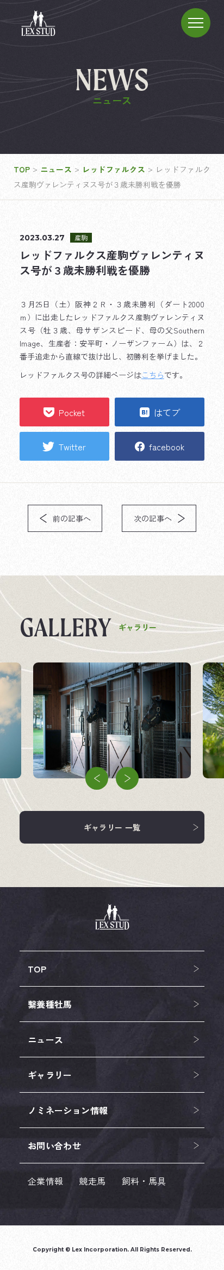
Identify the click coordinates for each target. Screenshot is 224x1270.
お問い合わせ (54, 1145)
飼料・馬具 (144, 1180)
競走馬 (92, 1180)
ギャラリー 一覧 (112, 827)
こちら (152, 374)
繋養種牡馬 (50, 1004)
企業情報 (46, 1180)
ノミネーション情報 (68, 1110)
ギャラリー (50, 1074)
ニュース (46, 1039)
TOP (37, 968)
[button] (96, 778)
